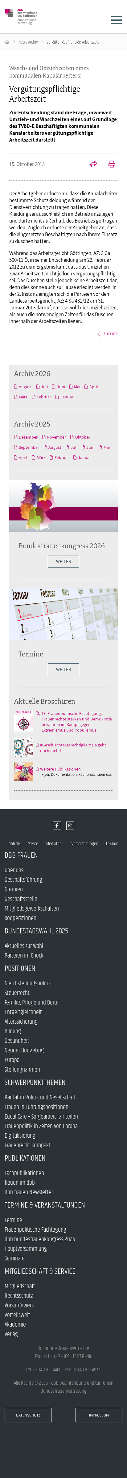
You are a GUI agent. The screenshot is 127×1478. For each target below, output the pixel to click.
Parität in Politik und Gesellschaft (40, 1097)
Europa (12, 1060)
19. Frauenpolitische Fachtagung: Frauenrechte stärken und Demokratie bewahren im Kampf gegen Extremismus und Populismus (77, 722)
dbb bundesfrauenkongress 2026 (40, 1239)
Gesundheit (17, 1041)
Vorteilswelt (17, 1315)
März (23, 397)
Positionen (20, 968)
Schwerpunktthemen (35, 1083)
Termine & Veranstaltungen (45, 1205)
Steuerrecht (17, 993)
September (29, 447)
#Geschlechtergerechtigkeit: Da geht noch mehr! (73, 747)
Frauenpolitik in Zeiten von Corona (41, 1126)
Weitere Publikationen (60, 769)
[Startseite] (7, 42)
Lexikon (112, 843)
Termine (30, 653)
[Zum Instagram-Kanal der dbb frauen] (70, 826)
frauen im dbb (20, 1183)
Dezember (28, 437)
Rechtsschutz (19, 1296)
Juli (44, 386)
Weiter (63, 670)
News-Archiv (28, 42)
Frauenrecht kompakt (28, 1145)
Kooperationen (20, 918)
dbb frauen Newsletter (29, 1192)
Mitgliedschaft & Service (40, 1271)
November (56, 437)
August (25, 386)
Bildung (13, 1031)
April (93, 386)
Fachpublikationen (24, 1173)
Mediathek (54, 843)
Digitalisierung (20, 1136)
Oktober (82, 437)
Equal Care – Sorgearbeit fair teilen (41, 1117)
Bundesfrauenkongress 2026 (61, 545)
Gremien (14, 889)
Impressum (99, 1415)
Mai (77, 386)
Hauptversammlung (26, 1249)
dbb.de (14, 843)
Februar (44, 397)
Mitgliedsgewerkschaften (32, 909)
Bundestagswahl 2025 (36, 931)
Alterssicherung (21, 1022)
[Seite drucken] (108, 164)
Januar (66, 397)
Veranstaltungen (85, 843)
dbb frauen (21, 855)
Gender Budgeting (24, 1050)
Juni (61, 386)
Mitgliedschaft (20, 1286)
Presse (33, 843)
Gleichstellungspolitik (28, 983)
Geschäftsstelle (21, 899)
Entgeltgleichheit (23, 1012)
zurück (110, 333)
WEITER (63, 561)
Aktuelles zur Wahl (24, 946)
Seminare (15, 1259)
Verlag (11, 1334)
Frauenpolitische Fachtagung (35, 1230)
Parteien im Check (24, 956)
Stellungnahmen (22, 1070)
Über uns (14, 870)
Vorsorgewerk (19, 1305)
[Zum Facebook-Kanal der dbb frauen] (57, 826)
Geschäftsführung (23, 880)
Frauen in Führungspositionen (36, 1107)
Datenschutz (28, 1415)
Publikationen (25, 1158)
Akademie (15, 1325)
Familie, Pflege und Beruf (32, 1003)
